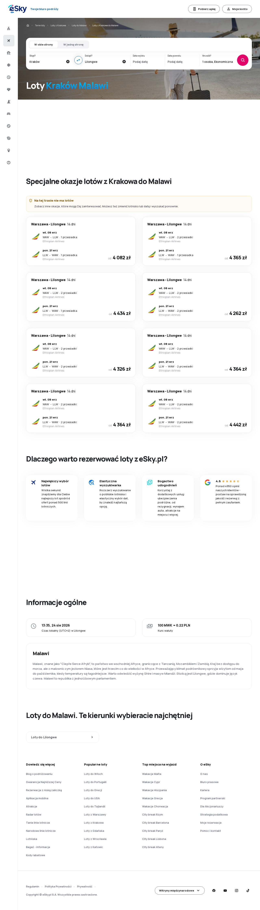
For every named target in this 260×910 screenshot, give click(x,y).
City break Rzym (152, 814)
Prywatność (84, 886)
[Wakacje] (8, 53)
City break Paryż (152, 831)
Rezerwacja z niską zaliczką (44, 790)
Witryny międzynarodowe (176, 890)
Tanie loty (40, 25)
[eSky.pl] (27, 25)
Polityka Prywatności (58, 886)
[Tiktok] (248, 890)
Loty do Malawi (79, 25)
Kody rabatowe (35, 855)
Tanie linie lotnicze (38, 822)
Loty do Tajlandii (94, 806)
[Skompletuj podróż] (8, 138)
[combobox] (46, 61)
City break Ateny (153, 847)
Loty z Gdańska (94, 831)
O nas (204, 774)
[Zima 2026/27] (8, 65)
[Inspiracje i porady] (8, 150)
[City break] (8, 101)
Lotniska (31, 839)
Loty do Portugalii (95, 782)
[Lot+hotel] (8, 28)
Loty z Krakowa (58, 25)
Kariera (204, 790)
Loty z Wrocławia (95, 839)
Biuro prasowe (209, 782)
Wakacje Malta (151, 774)
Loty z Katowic (93, 847)
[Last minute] (8, 77)
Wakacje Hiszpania (154, 790)
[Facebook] (214, 890)
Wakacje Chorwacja (155, 806)
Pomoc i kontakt (210, 831)
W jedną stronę (73, 44)
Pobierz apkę (207, 9)
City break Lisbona (154, 839)
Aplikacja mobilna (37, 798)
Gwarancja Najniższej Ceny (43, 782)
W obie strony (43, 44)
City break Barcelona (155, 822)
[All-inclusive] (8, 89)
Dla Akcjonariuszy (211, 806)
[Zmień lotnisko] (78, 60)
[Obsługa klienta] (8, 162)
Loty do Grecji (93, 790)
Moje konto (240, 9)
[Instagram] (236, 890)
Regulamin (32, 886)
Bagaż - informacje (38, 847)
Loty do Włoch (93, 774)
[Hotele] (8, 113)
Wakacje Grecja (152, 798)
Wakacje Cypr (151, 782)
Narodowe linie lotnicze (41, 831)
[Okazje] (8, 126)
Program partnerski (212, 798)
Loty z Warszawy (95, 814)
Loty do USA (92, 798)
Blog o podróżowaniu (39, 774)
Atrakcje (31, 806)
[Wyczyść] (68, 62)
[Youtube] (225, 890)
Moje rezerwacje (211, 822)
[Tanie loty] (8, 40)
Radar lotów (33, 814)
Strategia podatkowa (214, 814)
